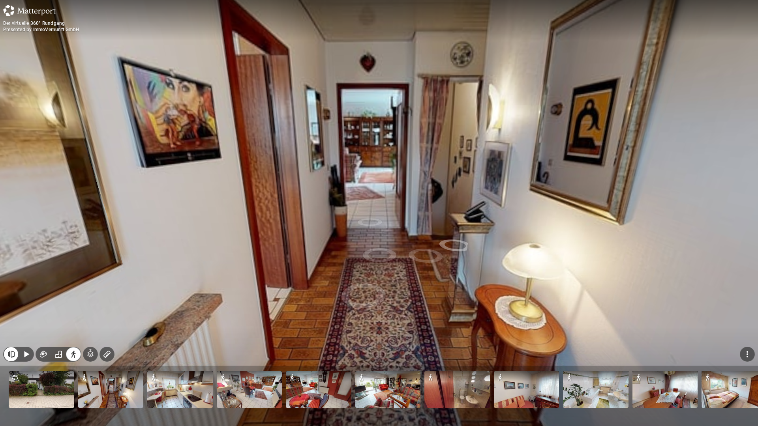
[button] (41, 389)
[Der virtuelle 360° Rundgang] (379, 213)
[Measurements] (106, 354)
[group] (58, 354)
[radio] (43, 354)
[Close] (11, 354)
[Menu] (747, 354)
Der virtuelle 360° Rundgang (34, 23)
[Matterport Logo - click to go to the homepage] (29, 10)
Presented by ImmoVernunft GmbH (41, 29)
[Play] (26, 354)
